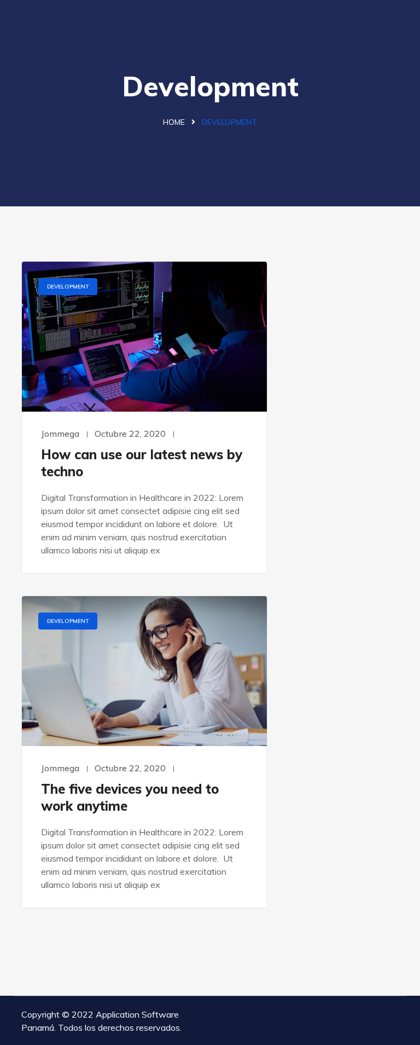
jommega (60, 433)
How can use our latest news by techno (141, 463)
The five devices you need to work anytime (130, 797)
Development (68, 286)
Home (174, 122)
